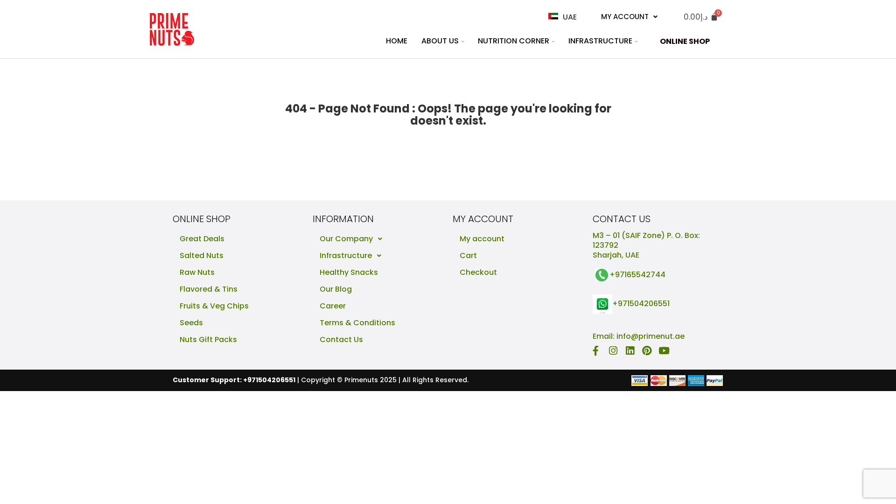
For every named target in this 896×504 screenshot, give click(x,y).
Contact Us (341, 339)
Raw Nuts (197, 272)
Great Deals (202, 238)
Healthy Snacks (349, 272)
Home (396, 40)
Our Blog (336, 289)
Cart (468, 255)
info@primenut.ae (650, 336)
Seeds (191, 322)
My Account (625, 16)
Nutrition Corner (513, 40)
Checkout (478, 272)
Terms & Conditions (357, 322)
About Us (440, 40)
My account (482, 238)
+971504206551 (641, 304)
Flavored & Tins (209, 289)
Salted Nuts (202, 255)
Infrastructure (600, 40)
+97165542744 (637, 274)
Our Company (346, 238)
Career (333, 306)
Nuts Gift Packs (208, 339)
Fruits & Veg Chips (214, 306)
